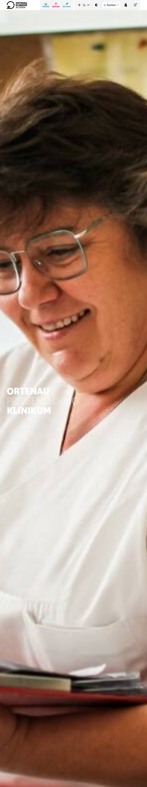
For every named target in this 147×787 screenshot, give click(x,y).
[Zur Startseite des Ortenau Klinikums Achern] (17, 5)
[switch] (96, 5)
